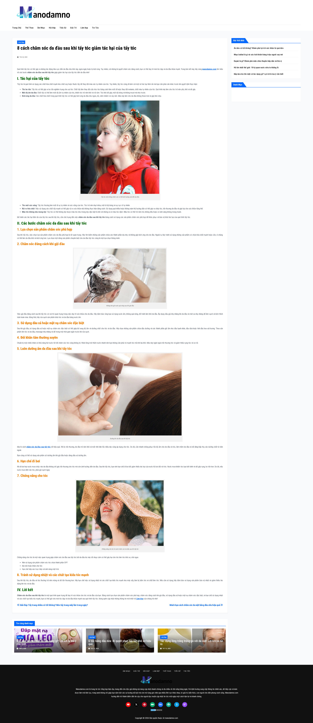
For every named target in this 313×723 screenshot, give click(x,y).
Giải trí (73, 28)
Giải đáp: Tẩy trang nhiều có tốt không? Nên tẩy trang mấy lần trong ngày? (53, 605)
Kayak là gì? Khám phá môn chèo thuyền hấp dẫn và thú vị (258, 61)
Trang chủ (16, 28)
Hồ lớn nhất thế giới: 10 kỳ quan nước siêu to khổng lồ (256, 67)
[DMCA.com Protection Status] (156, 710)
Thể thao (29, 28)
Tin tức (95, 28)
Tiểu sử (63, 28)
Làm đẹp (84, 28)
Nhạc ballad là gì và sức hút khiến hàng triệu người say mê (258, 54)
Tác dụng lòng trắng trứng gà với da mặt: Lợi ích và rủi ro (191, 642)
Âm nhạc (41, 28)
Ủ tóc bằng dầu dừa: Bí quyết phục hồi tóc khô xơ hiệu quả (119, 642)
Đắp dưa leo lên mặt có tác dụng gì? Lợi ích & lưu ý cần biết (46, 642)
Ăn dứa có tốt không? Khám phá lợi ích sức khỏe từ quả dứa (258, 48)
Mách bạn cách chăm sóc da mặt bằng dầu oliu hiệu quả (195, 605)
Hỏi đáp (52, 28)
